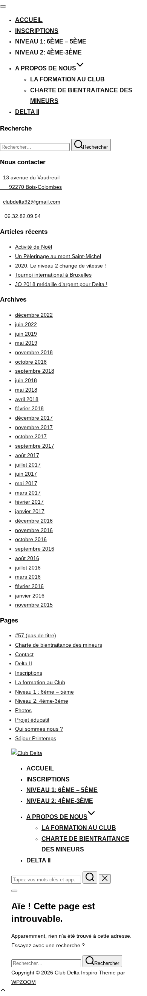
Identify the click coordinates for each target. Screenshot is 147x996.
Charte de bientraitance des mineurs (58, 645)
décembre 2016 (34, 521)
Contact (24, 654)
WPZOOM (23, 982)
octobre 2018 (31, 362)
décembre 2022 (34, 315)
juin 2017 (26, 474)
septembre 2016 (34, 549)
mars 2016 (28, 577)
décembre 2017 (34, 418)
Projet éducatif (32, 720)
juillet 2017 (28, 465)
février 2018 (29, 408)
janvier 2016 (29, 596)
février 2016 (29, 586)
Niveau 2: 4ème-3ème (48, 52)
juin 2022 (26, 324)
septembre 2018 (34, 371)
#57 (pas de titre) (35, 635)
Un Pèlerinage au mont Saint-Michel (58, 256)
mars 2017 (28, 493)
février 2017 (29, 502)
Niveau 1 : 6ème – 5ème (44, 692)
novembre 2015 (34, 605)
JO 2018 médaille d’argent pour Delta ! (61, 284)
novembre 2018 (34, 352)
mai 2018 (26, 390)
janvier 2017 (29, 511)
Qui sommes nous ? (39, 729)
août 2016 (27, 558)
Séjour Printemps (35, 738)
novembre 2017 (34, 427)
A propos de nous (45, 68)
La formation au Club (67, 79)
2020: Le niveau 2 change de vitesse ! (60, 266)
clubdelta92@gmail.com (31, 202)
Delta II (27, 112)
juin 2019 (26, 334)
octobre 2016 (31, 539)
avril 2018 (26, 399)
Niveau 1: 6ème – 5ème (50, 41)
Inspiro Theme (98, 973)
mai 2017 (26, 483)
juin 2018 (26, 380)
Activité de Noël (33, 247)
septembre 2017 (34, 446)
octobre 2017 (31, 436)
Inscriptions (36, 31)
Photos (23, 710)
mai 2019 (26, 343)
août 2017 (27, 455)
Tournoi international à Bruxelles (53, 275)
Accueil (29, 20)
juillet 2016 (28, 568)
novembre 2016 (34, 530)
